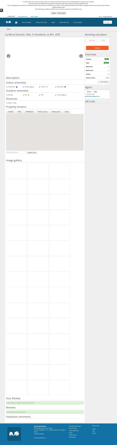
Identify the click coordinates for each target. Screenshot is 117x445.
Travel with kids (41, 22)
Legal (94, 429)
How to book (26, 22)
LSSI (93, 431)
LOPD (94, 433)
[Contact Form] (1, 10)
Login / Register (34, 16)
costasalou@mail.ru (22, 16)
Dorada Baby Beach (75, 426)
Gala (95, 92)
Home (100, 16)
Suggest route (32, 152)
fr (105, 22)
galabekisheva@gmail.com (92, 96)
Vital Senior (78, 22)
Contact (97, 48)
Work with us (64, 22)
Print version (104, 81)
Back (8, 29)
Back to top (95, 426)
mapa (53, 22)
